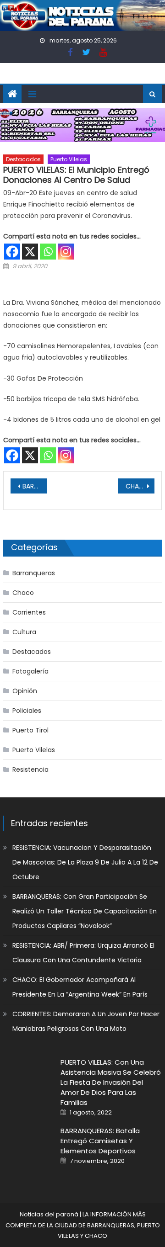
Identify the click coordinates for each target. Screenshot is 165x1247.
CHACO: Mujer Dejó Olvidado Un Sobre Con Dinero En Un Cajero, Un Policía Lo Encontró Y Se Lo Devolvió (140, 486)
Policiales (26, 710)
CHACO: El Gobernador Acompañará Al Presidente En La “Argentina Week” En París (80, 987)
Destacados (23, 159)
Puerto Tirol (30, 730)
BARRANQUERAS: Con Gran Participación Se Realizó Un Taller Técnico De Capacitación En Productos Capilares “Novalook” (84, 911)
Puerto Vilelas (68, 159)
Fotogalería (30, 671)
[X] (30, 252)
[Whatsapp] (48, 252)
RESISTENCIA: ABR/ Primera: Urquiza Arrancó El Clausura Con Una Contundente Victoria (83, 953)
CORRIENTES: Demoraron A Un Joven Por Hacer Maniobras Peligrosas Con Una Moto (86, 1021)
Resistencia (30, 769)
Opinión (24, 690)
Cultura (24, 632)
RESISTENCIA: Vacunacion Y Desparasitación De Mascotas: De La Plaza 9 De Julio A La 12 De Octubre (85, 862)
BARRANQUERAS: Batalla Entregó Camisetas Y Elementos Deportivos (100, 1141)
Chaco (23, 592)
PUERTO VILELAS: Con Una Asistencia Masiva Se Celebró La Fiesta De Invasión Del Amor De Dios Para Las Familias (110, 1082)
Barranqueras (33, 573)
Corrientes (29, 612)
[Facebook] (12, 252)
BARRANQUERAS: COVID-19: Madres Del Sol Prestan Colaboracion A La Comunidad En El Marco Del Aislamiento (34, 486)
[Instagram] (66, 252)
